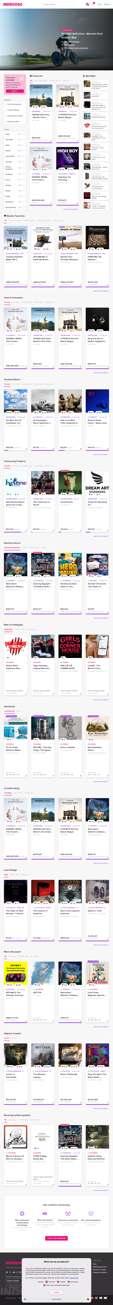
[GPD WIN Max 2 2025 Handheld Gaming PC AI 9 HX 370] (43, 237)
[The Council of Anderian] (43, 891)
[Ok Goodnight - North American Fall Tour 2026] (43, 401)
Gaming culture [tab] (58, 220)
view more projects (70, 209)
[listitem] (15, 134)
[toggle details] (52, 142)
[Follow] (8, 658)
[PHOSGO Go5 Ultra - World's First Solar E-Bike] (41, 96)
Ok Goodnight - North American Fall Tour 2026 (42, 423)
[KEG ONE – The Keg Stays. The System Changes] (43, 728)
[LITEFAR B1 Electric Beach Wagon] (67, 96)
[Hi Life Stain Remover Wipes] (15, 728)
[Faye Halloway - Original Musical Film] (43, 646)
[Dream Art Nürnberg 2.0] (97, 482)
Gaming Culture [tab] (68, 80)
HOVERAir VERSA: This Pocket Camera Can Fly (40, 180)
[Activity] (93, 4)
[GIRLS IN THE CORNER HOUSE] (70, 646)
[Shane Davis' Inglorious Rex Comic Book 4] (15, 646)
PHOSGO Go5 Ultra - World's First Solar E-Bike (40, 117)
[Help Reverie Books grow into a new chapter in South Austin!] (15, 482)
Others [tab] (43, 547)
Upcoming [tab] (15, 302)
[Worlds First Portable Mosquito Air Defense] (70, 237)
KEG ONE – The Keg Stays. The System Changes (42, 750)
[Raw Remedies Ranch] (97, 728)
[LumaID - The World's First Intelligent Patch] (97, 646)
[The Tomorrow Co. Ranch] (43, 482)
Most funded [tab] (18, 793)
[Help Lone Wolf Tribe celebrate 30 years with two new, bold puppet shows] (70, 401)
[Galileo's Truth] (97, 891)
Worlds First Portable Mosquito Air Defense (69, 259)
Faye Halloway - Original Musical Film (41, 668)
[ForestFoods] (70, 482)
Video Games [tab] (34, 547)
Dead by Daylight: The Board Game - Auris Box (42, 586)
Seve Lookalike (67, 747)
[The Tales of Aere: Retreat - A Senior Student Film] (15, 891)
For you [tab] (7, 302)
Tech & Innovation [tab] (40, 80)
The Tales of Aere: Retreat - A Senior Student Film (15, 913)
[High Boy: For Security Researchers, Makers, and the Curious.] (67, 158)
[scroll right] (77, 80)
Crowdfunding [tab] (26, 302)
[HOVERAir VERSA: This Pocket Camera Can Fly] (41, 158)
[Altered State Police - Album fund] (97, 401)
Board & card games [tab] (12, 547)
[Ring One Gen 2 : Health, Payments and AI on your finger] (97, 319)
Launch (14, 91)
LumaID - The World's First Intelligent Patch (96, 668)
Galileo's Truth (95, 910)
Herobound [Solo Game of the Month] (68, 586)
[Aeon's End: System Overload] (70, 891)
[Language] (87, 4)
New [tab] (18, 711)
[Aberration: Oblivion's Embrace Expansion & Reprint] (15, 564)
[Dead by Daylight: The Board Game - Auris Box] (43, 564)
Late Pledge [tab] (38, 302)
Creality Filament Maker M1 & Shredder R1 (14, 259)
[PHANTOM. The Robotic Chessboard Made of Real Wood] (97, 237)
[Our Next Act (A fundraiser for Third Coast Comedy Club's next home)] (15, 401)
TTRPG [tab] (25, 547)
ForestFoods (66, 502)
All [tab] (31, 80)
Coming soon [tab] (9, 711)
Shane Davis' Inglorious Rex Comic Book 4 (13, 668)
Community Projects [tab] (44, 220)
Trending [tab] (7, 793)
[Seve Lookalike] (70, 728)
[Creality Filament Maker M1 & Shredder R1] (15, 237)
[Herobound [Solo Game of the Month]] (70, 564)
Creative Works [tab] (55, 80)
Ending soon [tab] (49, 302)
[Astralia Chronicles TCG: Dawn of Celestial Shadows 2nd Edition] (97, 564)
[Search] (43, 4)
